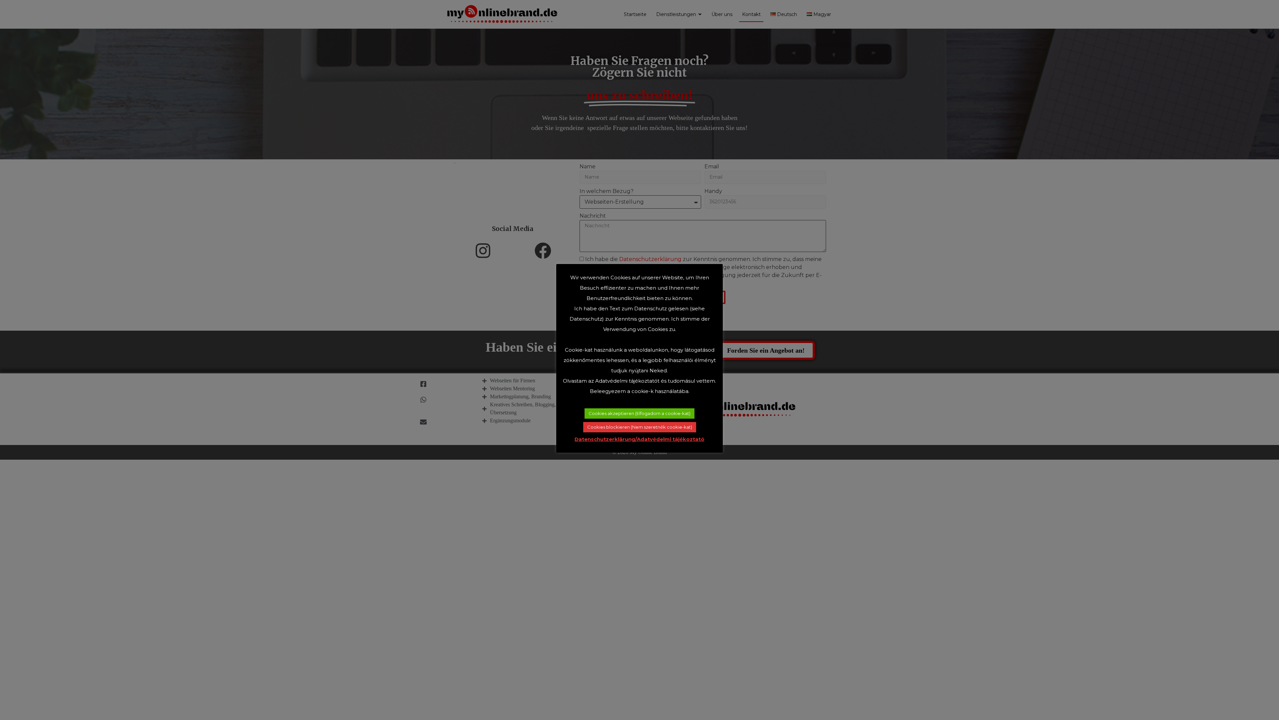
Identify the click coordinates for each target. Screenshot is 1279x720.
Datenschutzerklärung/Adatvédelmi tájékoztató (639, 439)
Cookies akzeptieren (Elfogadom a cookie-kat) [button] (639, 413)
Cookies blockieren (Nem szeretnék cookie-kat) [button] (639, 427)
